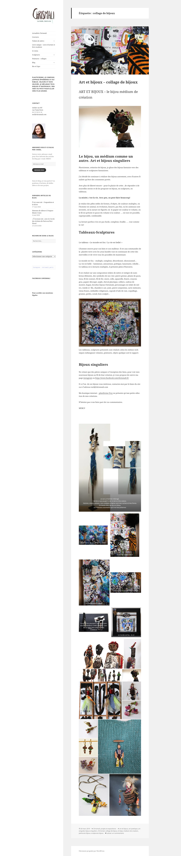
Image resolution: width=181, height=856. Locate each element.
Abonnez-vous (39, 170)
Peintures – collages (39, 59)
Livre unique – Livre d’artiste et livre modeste (43, 46)
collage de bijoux (111, 831)
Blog (33, 62)
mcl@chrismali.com (39, 114)
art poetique (133, 829)
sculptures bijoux (97, 833)
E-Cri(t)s (35, 51)
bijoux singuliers (91, 831)
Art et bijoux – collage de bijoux (108, 82)
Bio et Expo (36, 66)
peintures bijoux (84, 833)
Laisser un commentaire (115, 833)
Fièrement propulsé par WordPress (91, 851)
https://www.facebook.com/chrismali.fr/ (112, 378)
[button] (88, 420)
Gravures (35, 37)
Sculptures (36, 55)
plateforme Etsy (106, 393)
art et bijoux (123, 829)
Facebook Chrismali (41, 278)
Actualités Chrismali (39, 33)
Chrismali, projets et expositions (104, 829)
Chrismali (101, 831)
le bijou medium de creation (128, 831)
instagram (87, 378)
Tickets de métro (38, 41)
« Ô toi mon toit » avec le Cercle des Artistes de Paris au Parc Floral (43, 221)
